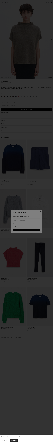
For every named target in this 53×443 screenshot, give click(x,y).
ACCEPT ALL (14, 440)
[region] (26, 439)
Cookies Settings (4, 440)
